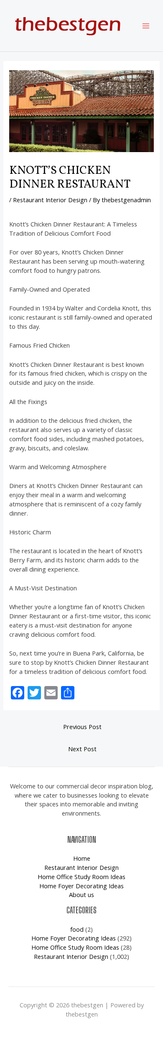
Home (81, 858)
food (77, 929)
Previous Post (82, 726)
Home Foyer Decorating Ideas (81, 886)
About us (81, 894)
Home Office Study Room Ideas (81, 876)
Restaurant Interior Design (50, 200)
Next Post (82, 749)
